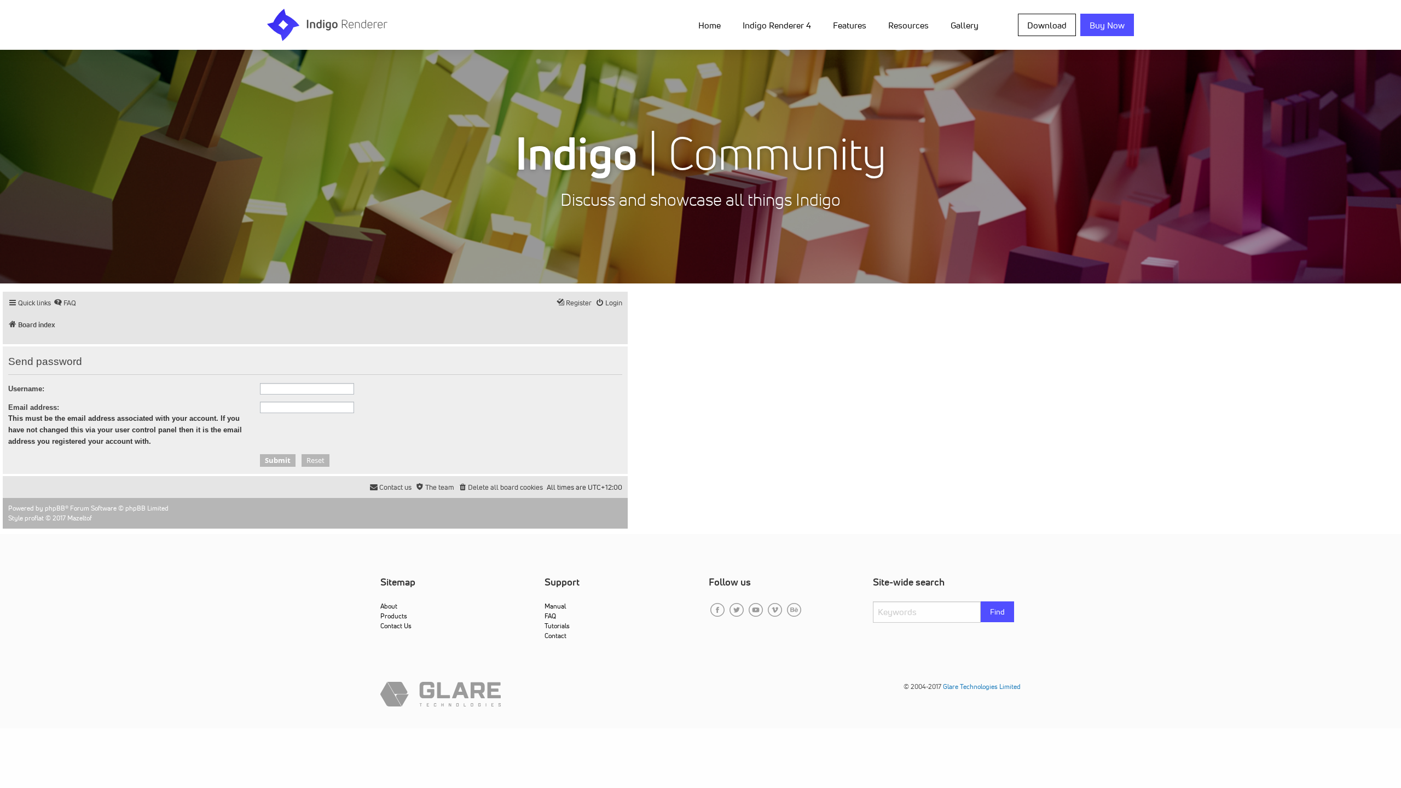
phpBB (55, 508)
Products (393, 616)
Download (1047, 25)
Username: (26, 388)
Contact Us (396, 625)
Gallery (965, 25)
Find (997, 612)
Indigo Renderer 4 (777, 25)
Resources (908, 25)
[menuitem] (712, 24)
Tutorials (557, 625)
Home (709, 25)
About (388, 606)
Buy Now (1107, 25)
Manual (555, 606)
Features (849, 25)
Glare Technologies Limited (982, 686)
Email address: (33, 407)
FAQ (550, 616)
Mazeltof (79, 518)
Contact (555, 635)
